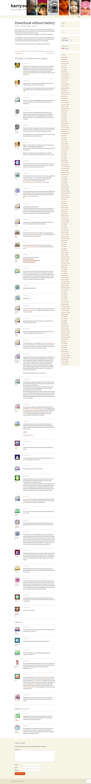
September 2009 (64, 238)
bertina (16, 481)
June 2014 (63, 154)
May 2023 (63, 71)
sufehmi (34, 26)
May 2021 (63, 82)
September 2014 (64, 147)
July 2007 (63, 291)
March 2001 (63, 359)
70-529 (27, 668)
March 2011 (63, 213)
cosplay (16, 571)
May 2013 (63, 180)
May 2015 (63, 137)
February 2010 (64, 230)
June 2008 (63, 269)
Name (16, 764)
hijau (16, 301)
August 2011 (63, 211)
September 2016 (64, 108)
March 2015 (63, 141)
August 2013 (63, 174)
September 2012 (64, 197)
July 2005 (63, 341)
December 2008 (64, 256)
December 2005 (64, 331)
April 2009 (63, 248)
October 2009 (64, 236)
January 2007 (64, 304)
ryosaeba (17, 166)
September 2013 (64, 172)
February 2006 (64, 326)
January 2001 (64, 363)
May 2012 (63, 201)
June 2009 (63, 244)
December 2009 (64, 234)
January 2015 (64, 143)
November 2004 (64, 357)
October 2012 (64, 195)
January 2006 (64, 328)
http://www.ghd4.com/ (38, 680)
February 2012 (64, 207)
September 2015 (64, 133)
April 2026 (63, 59)
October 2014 (64, 145)
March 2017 (63, 96)
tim (15, 502)
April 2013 (63, 182)
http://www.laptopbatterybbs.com (31, 246)
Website (17, 770)
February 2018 (64, 92)
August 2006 (63, 314)
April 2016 (63, 119)
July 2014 (63, 152)
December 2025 (64, 63)
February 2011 (64, 215)
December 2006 (64, 306)
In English (23, 26)
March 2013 (63, 184)
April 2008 (63, 273)
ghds (16, 680)
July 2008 (63, 267)
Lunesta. (21, 622)
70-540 (31, 668)
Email (16, 767)
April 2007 (63, 298)
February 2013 (64, 187)
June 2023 (63, 69)
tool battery (17, 248)
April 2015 (63, 139)
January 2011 (64, 217)
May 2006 (63, 320)
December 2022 (64, 73)
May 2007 (63, 296)
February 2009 (64, 252)
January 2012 (64, 209)
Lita (15, 69)
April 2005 (63, 347)
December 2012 (64, 191)
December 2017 (64, 94)
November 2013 (64, 168)
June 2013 (63, 178)
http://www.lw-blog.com (29, 262)
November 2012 (64, 193)
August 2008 (63, 265)
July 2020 (63, 90)
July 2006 (63, 316)
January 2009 (64, 254)
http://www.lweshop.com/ (49, 343)
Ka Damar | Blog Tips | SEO (17, 614)
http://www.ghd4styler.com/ (29, 683)
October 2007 (64, 285)
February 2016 (64, 123)
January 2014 (64, 164)
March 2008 (63, 275)
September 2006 (64, 312)
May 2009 (63, 246)
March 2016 (63, 121)
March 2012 (63, 205)
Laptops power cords (28, 499)
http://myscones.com (28, 435)
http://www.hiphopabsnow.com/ (42, 677)
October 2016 (64, 106)
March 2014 (63, 160)
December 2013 (64, 166)
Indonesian (66, 48)
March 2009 (63, 250)
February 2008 (64, 277)
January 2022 (64, 80)
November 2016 (64, 104)
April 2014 (63, 158)
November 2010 (64, 221)
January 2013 (64, 189)
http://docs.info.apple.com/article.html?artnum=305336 (36, 182)
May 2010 (63, 224)
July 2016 (63, 112)
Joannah (16, 426)
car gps (16, 346)
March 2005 (63, 349)
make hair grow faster (25, 708)
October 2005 (64, 335)
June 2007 (63, 293)
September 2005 (64, 337)
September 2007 (64, 287)
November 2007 (64, 283)
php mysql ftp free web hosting (17, 361)
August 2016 (63, 110)
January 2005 (64, 353)
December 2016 (64, 102)
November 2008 (64, 259)
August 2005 (63, 339)
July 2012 (63, 199)
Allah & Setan (50, 53)
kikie (16, 103)
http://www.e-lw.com (28, 259)
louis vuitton (17, 700)
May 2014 (63, 156)
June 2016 (63, 114)
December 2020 (64, 84)
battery (16, 194)
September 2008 (64, 263)
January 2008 (64, 279)
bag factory (17, 655)
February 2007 (64, 302)
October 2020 (64, 86)
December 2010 (64, 219)
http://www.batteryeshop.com (30, 410)
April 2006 (63, 322)
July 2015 (63, 135)
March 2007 (63, 300)
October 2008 (64, 261)
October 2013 (64, 170)
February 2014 (64, 162)
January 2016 (64, 125)
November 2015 (64, 129)
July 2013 (63, 176)
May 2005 (63, 345)
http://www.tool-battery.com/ (30, 310)
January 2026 (64, 61)
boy (15, 291)
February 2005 (64, 351)
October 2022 (64, 75)
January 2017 (64, 100)
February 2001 (64, 361)
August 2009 (63, 240)
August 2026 (63, 57)
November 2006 (64, 308)
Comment (17, 749)
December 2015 (64, 127)
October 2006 (64, 310)
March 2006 (63, 324)
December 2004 (64, 355)
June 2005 (63, 343)
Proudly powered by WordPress (17, 781)
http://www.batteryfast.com (32, 196)
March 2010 (63, 228)
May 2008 (63, 271)
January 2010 (64, 232)
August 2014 (63, 149)
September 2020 (64, 88)
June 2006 (63, 318)
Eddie (16, 384)
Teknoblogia (28, 26)
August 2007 (63, 289)
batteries (17, 225)
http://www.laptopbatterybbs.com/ (34, 234)
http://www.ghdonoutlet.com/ (30, 687)
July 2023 (63, 67)
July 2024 (63, 65)
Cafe (16, 471)
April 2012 (63, 203)
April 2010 (63, 226)
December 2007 (64, 281)
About (62, 25)
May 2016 (63, 117)
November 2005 (64, 333)
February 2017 (64, 98)
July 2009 (63, 242)
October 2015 (64, 131)
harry (17, 86)
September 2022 (64, 77)
